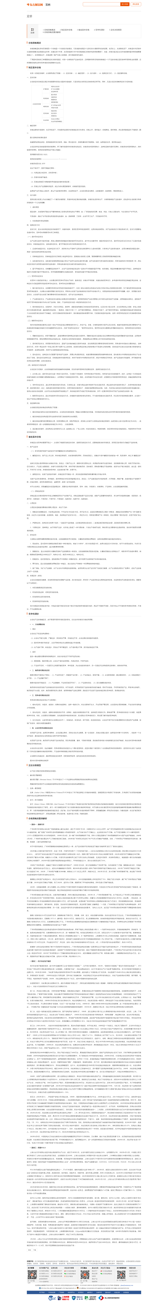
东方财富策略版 (44, 1276)
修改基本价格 (83, 30)
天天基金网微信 (107, 1274)
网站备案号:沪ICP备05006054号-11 (66, 1288)
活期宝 (94, 1276)
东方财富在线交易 (56, 1273)
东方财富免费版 (44, 1271)
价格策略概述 (49, 30)
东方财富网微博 (71, 1271)
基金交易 (94, 1273)
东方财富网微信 (71, 1274)
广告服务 (61, 1292)
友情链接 (126, 1292)
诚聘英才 (90, 1292)
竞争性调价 (99, 30)
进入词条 (125, 4)
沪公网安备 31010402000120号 (88, 1288)
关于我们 (42, 1292)
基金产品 (94, 1279)
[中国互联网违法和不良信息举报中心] (109, 1298)
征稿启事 (117, 1292)
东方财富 (31, 1268)
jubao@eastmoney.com (127, 1285)
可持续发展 (51, 1292)
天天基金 (83, 1268)
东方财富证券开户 (56, 1271)
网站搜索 (136, 4)
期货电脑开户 (133, 1273)
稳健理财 (94, 1281)
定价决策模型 (115, 30)
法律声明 (99, 1292)
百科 (48, 4)
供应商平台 (71, 1292)
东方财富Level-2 (44, 1273)
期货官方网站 (133, 1276)
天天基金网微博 (107, 1271)
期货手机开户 (133, 1271)
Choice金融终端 (43, 1281)
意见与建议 (69, 1276)
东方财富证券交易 (56, 1276)
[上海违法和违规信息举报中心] (91, 1298)
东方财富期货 (121, 1268)
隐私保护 (108, 1292)
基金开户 (94, 1271)
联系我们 (81, 1292)
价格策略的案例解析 (52, 32)
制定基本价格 (66, 30)
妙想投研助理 (43, 1279)
